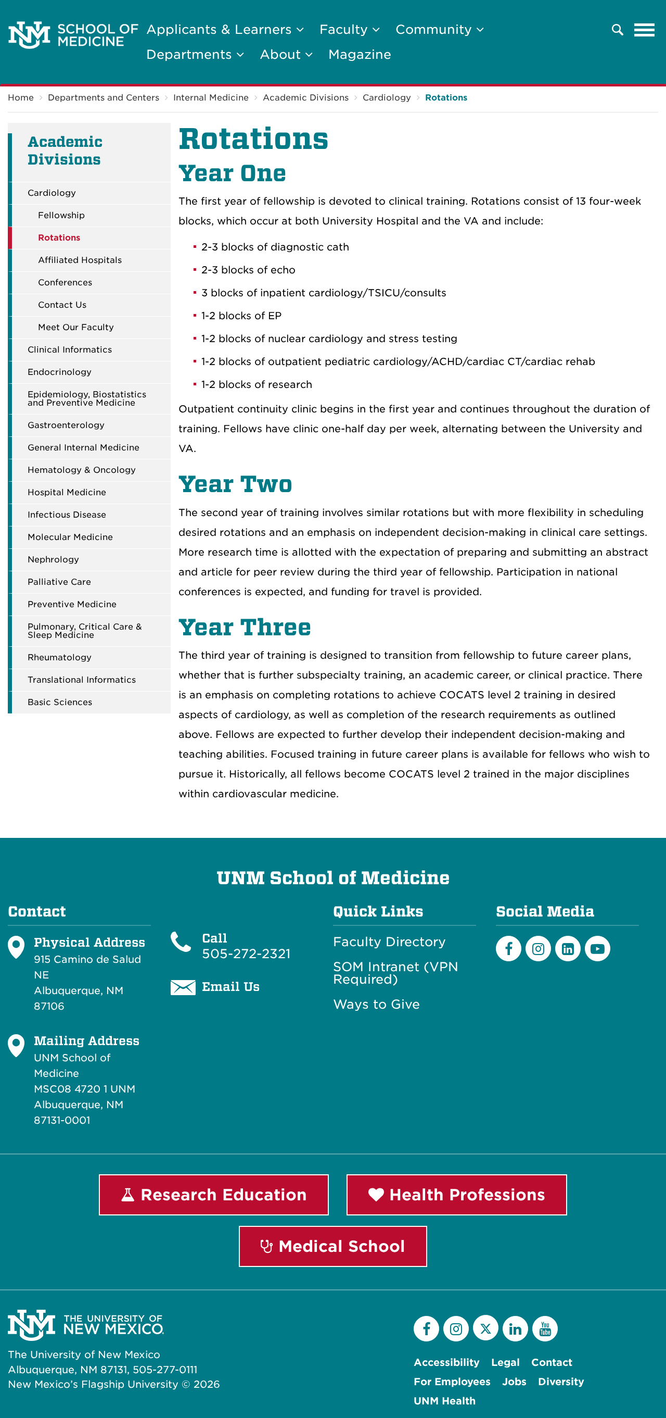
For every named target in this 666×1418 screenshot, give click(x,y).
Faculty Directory (389, 942)
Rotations (446, 98)
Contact (551, 1363)
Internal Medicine (211, 98)
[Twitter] (485, 1327)
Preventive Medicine (72, 604)
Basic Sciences (60, 702)
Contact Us (62, 305)
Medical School (339, 1246)
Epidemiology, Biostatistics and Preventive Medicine (87, 399)
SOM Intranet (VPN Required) (395, 973)
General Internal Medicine (83, 448)
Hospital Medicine (67, 492)
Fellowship (61, 215)
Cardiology (387, 98)
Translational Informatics (82, 680)
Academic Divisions (306, 98)
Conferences (65, 283)
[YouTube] (545, 1328)
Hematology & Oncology (82, 470)
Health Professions (464, 1194)
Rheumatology (60, 658)
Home (21, 98)
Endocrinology (60, 372)
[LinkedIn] (568, 948)
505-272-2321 (246, 953)
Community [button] (435, 29)
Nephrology (53, 560)
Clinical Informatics (70, 350)
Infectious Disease (67, 515)
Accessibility (447, 1363)
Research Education (221, 1194)
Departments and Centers (103, 98)
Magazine (359, 54)
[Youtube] (597, 948)
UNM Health (445, 1401)
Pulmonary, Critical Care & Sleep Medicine (85, 631)
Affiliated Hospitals (80, 260)
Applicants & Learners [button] (221, 29)
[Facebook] (508, 948)
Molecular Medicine (70, 537)
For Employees (452, 1382)
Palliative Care (59, 582)
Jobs (514, 1382)
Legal (505, 1363)
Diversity (561, 1382)
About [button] (282, 54)
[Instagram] (538, 948)
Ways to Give (376, 1004)
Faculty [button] (345, 29)
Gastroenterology (66, 425)
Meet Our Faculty (76, 327)
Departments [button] (191, 54)
